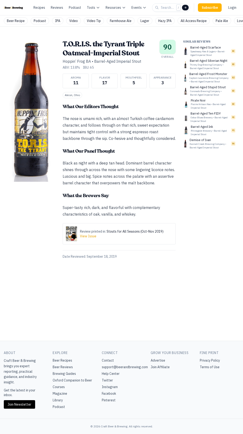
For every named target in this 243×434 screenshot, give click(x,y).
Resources (113, 7)
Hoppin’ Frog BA (77, 61)
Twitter (107, 380)
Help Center (111, 374)
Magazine (60, 393)
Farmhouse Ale (120, 21)
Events (136, 7)
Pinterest (109, 400)
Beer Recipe (16, 21)
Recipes (39, 7)
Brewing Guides (64, 374)
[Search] (185, 7)
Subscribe (210, 7)
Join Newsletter (19, 404)
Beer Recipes (62, 360)
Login (232, 7)
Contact (108, 360)
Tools (91, 7)
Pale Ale (222, 21)
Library (58, 400)
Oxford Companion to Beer (72, 380)
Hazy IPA (165, 21)
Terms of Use (210, 367)
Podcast (75, 7)
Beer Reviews (63, 367)
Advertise (158, 360)
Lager (144, 21)
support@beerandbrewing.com (125, 367)
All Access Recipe (194, 21)
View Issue (88, 236)
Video (73, 21)
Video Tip (94, 21)
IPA (57, 21)
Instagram (110, 387)
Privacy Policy (210, 360)
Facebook (109, 393)
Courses (59, 387)
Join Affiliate (160, 367)
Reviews (57, 7)
